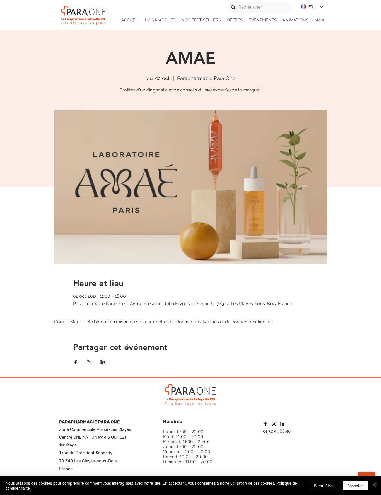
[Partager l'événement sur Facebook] (75, 362)
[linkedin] (282, 424)
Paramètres (324, 485)
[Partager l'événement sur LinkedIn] (103, 362)
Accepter (355, 485)
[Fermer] (374, 485)
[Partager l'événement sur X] (89, 362)
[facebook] (265, 424)
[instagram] (274, 424)
